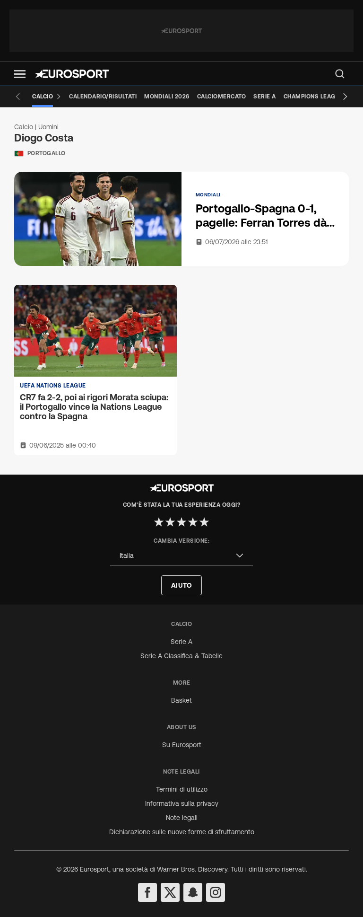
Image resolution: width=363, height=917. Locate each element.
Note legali (182, 817)
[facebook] (147, 892)
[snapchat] (192, 892)
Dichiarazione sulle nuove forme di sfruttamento (181, 832)
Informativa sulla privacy (181, 803)
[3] (181, 522)
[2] (170, 522)
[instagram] (215, 892)
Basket (181, 700)
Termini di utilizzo (181, 789)
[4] (193, 522)
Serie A (181, 641)
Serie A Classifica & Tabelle (181, 656)
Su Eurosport (181, 745)
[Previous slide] (18, 96)
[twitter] (170, 892)
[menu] (340, 74)
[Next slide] (345, 96)
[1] (158, 522)
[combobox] (181, 556)
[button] (20, 74)
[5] (204, 522)
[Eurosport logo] (72, 74)
